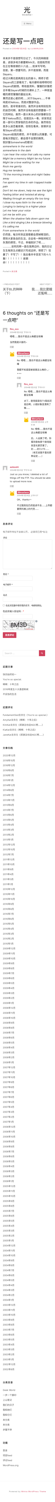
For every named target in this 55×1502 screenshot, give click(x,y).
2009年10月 (9, 958)
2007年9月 (8, 1082)
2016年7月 (8, 775)
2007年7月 (8, 1092)
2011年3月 (8, 879)
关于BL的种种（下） (12, 289)
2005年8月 (8, 1206)
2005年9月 (8, 1201)
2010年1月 (8, 943)
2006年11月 (9, 1131)
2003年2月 (8, 1354)
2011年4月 (8, 874)
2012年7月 (8, 854)
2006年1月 (8, 1181)
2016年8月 (8, 770)
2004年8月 (8, 1265)
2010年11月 (9, 894)
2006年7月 (8, 1151)
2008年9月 (8, 1022)
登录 (5, 1450)
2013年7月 (8, 810)
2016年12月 (9, 765)
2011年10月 (9, 864)
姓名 (6, 574)
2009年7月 (8, 973)
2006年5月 (8, 1161)
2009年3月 (8, 993)
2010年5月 (8, 923)
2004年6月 (8, 1275)
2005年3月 (8, 1230)
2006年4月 (8, 1166)
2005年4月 (8, 1225)
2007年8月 (8, 1087)
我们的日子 (8, 1405)
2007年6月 (8, 1097)
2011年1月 (8, 884)
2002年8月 (8, 1369)
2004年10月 (9, 1255)
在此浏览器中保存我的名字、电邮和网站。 (24, 605)
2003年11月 (9, 1310)
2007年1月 (8, 1121)
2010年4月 (8, 928)
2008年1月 (8, 1062)
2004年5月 (8, 1280)
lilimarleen (36, 49)
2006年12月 (9, 1126)
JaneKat (7, 734)
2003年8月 (8, 1324)
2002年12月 (9, 1364)
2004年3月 (8, 1290)
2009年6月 (8, 978)
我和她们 (7, 1409)
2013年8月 (8, 805)
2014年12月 (9, 785)
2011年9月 (8, 869)
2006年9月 (8, 1141)
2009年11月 (9, 953)
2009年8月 (8, 968)
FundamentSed (11, 715)
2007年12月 (9, 1067)
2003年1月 (8, 1359)
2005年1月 (8, 1240)
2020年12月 (9, 755)
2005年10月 (9, 1196)
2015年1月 (8, 780)
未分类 (14, 271)
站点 (5, 595)
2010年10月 (9, 899)
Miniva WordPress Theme (33, 1491)
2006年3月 (8, 1171)
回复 (12, 347)
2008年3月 (8, 1052)
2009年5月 (8, 983)
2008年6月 (8, 1037)
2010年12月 (9, 889)
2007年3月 (8, 1112)
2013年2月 (8, 834)
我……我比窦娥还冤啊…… (42, 289)
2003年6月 (8, 1334)
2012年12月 (9, 844)
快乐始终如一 (9, 674)
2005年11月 (9, 1191)
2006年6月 (8, 1156)
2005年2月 (8, 1235)
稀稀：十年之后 (11, 684)
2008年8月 (8, 1027)
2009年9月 (8, 963)
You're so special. (12, 679)
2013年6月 (8, 814)
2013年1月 (8, 839)
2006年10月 (9, 1136)
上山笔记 (7, 1400)
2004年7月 (8, 1270)
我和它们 (7, 1414)
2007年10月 (9, 1077)
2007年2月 (8, 1117)
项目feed (7, 1455)
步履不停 (7, 1429)
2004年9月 (8, 1260)
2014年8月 (8, 790)
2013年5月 (8, 819)
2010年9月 (8, 904)
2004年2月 (8, 1295)
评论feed (7, 1460)
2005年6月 (8, 1215)
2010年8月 (8, 909)
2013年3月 (8, 829)
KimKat (6, 724)
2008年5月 (8, 1042)
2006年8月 (8, 1146)
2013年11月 (9, 800)
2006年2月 (8, 1176)
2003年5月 (8, 1339)
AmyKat (7, 719)
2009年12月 (9, 948)
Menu (28, 23)
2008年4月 (8, 1047)
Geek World (9, 1390)
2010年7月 (8, 913)
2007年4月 (8, 1106)
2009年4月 (8, 988)
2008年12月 (9, 1007)
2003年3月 (8, 1349)
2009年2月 (8, 998)
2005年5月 (8, 1220)
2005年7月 (8, 1211)
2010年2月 (8, 938)
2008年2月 (8, 1057)
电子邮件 (8, 584)
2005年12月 (9, 1186)
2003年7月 (8, 1329)
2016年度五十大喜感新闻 (15, 689)
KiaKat (6, 729)
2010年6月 (8, 918)
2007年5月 (8, 1102)
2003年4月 (8, 1344)
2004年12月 (9, 1245)
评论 (5, 538)
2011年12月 (9, 859)
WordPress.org (10, 1465)
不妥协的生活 (9, 694)
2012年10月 (9, 849)
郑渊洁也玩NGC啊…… (30, 724)
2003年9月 (8, 1319)
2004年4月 (8, 1285)
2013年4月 (8, 824)
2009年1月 (8, 1003)
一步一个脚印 (9, 1395)
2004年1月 (8, 1300)
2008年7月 (8, 1032)
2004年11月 (9, 1250)
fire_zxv (14, 329)
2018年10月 (9, 760)
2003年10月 (9, 1314)
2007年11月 (9, 1072)
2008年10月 (9, 1017)
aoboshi (14, 467)
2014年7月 (8, 795)
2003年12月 (9, 1305)
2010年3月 (8, 933)
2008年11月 (9, 1012)
